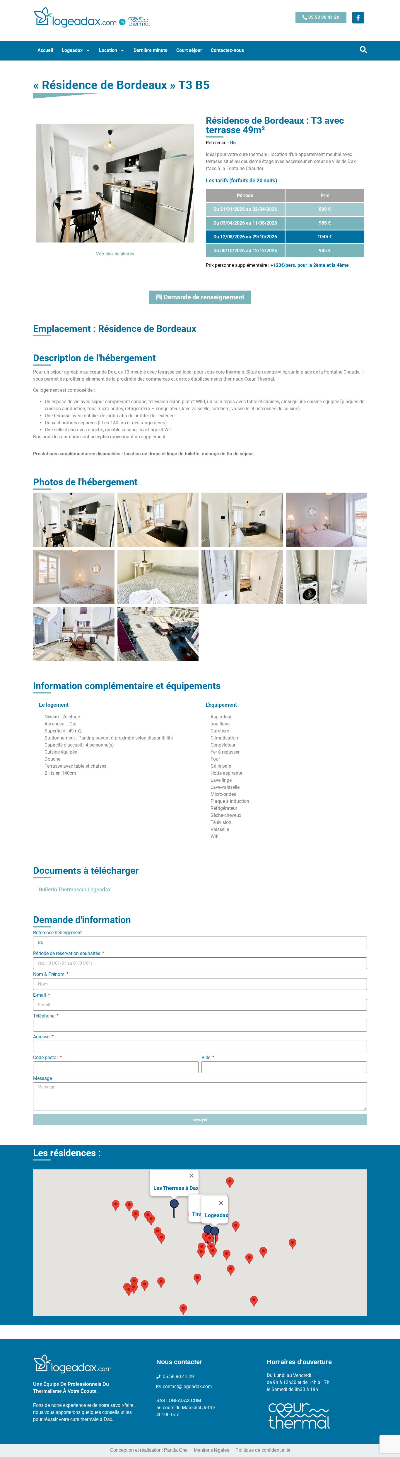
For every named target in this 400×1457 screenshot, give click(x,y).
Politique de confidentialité (262, 1450)
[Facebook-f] (358, 17)
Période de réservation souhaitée (67, 953)
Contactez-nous (227, 50)
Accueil (45, 50)
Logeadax (72, 50)
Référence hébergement (57, 932)
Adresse (42, 1036)
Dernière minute (150, 50)
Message (42, 1078)
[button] (144, 1285)
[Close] (191, 1176)
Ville (206, 1057)
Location (108, 50)
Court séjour (189, 50)
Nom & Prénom (49, 974)
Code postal (46, 1057)
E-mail (40, 995)
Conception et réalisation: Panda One (149, 1450)
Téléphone (44, 1016)
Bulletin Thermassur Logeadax (75, 889)
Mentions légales (211, 1450)
